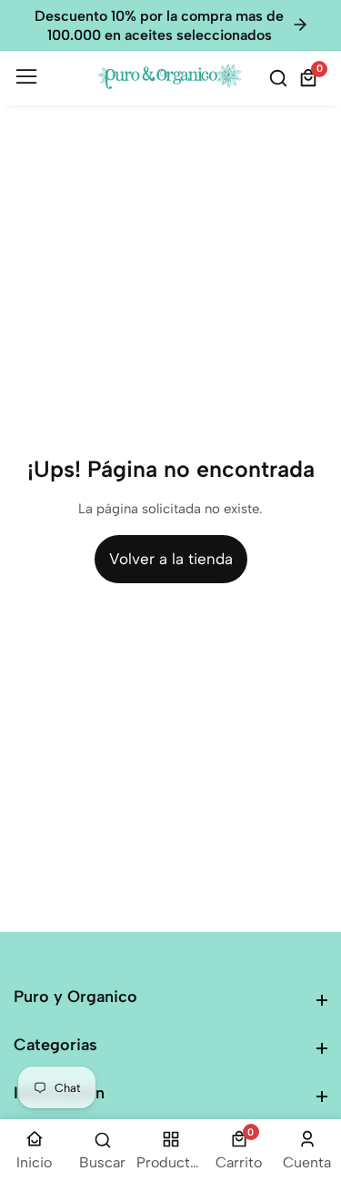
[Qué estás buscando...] (281, 78)
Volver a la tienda (171, 559)
